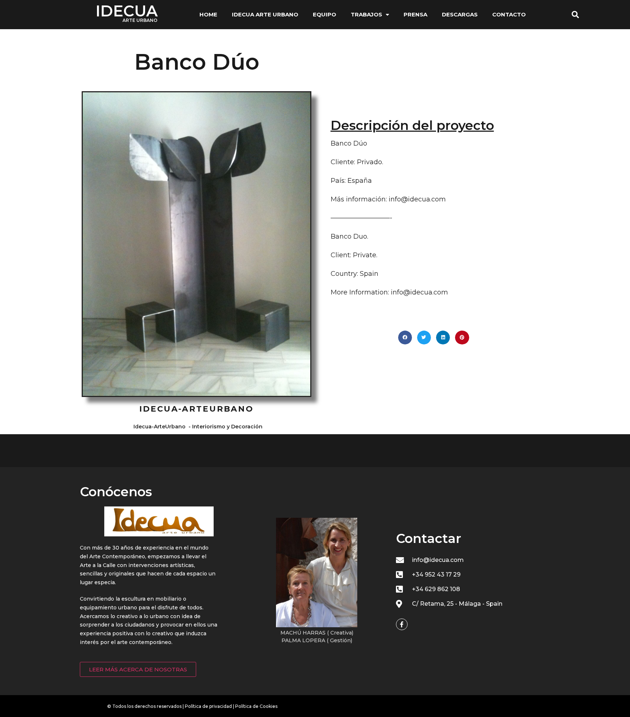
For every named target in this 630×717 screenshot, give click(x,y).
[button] (575, 14)
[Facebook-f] (402, 624)
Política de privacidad (208, 706)
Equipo (324, 14)
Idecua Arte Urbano (265, 14)
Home (208, 14)
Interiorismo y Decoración (227, 426)
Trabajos (366, 14)
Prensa (415, 14)
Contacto (509, 14)
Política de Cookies (256, 706)
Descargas (460, 14)
